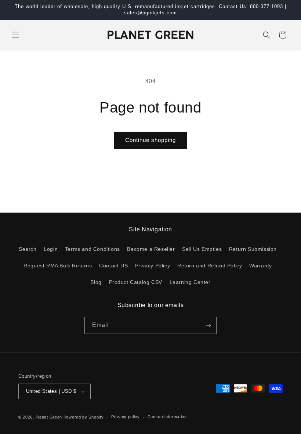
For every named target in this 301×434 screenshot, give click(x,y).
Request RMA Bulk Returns (57, 265)
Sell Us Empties (202, 249)
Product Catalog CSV (135, 282)
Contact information (167, 417)
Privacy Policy (152, 265)
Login (51, 249)
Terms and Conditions (92, 249)
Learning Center (190, 282)
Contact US (113, 265)
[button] (15, 35)
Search (28, 249)
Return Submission (253, 249)
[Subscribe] (208, 325)
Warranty (260, 265)
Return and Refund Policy (209, 265)
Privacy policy (125, 417)
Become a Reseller (151, 249)
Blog (95, 282)
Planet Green (49, 417)
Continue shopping (150, 140)
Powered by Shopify (84, 417)
